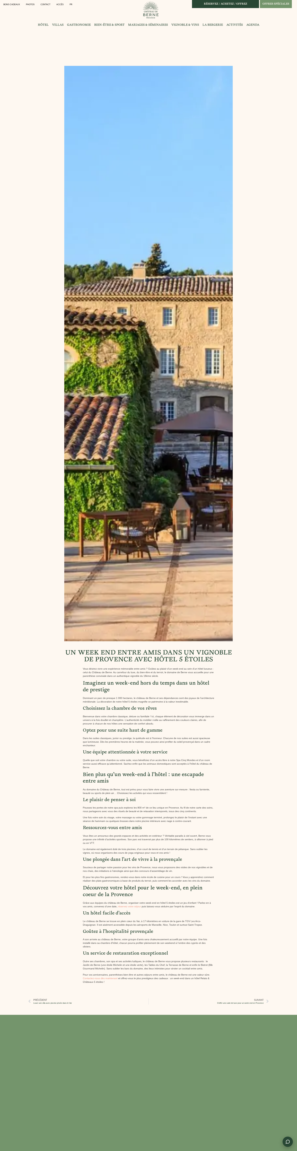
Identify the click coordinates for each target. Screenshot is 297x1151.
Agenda (252, 25)
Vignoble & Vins (185, 25)
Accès (60, 4)
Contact (45, 4)
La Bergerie (212, 25)
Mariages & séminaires (148, 25)
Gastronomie (79, 25)
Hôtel (43, 25)
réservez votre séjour (129, 906)
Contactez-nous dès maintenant (100, 978)
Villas (58, 25)
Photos (30, 4)
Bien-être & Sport (109, 25)
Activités (234, 25)
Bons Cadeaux (11, 4)
